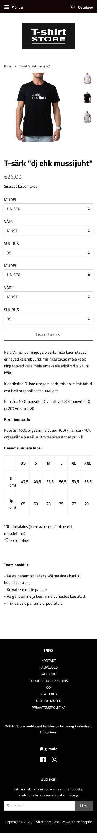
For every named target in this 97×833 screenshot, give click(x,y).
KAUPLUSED (49, 667)
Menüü (17, 7)
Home (8, 66)
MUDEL (10, 199)
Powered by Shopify (77, 821)
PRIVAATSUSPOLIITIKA (48, 707)
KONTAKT (48, 660)
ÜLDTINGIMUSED (48, 700)
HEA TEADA (48, 694)
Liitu (84, 806)
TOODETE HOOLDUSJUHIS (48, 680)
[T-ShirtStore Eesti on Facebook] (43, 760)
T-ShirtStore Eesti (46, 821)
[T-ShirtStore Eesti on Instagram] (54, 760)
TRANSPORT (48, 674)
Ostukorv (85, 7)
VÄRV (9, 221)
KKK (48, 687)
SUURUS (11, 243)
